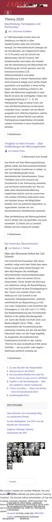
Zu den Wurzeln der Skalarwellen (25, 367)
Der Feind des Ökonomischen (21, 243)
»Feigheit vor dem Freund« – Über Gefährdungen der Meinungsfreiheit (25, 145)
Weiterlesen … (16, 134)
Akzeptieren (8, 518)
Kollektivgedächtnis (19, 395)
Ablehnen (24, 518)
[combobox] (21, 482)
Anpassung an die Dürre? (22, 371)
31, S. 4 (29, 99)
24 (27, 71)
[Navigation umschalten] (8, 13)
